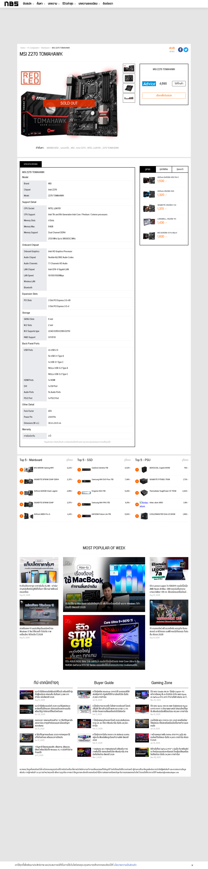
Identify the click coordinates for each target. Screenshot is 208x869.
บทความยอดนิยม (88, 4)
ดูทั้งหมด (69, 460)
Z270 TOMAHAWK (110, 148)
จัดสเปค (27, 4)
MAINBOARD (53, 148)
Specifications (31, 164)
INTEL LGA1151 (94, 148)
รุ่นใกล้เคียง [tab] (164, 169)
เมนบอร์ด (65, 148)
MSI (72, 148)
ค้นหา (40, 4)
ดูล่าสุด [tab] (147, 169)
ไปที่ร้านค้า (179, 83)
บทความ (52, 4)
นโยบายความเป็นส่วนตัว (125, 865)
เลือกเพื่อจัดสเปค (164, 95)
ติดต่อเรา (108, 4)
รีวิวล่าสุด (67, 4)
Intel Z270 (81, 148)
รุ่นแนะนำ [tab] (180, 169)
